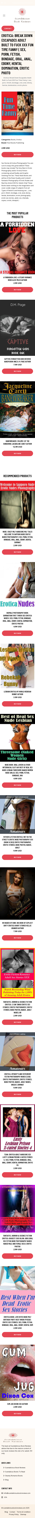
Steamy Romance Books (14, 1476)
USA (5, 3)
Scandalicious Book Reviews (15, 1468)
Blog (7, 1480)
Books (13, 140)
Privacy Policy (14, 1514)
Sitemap (23, 1514)
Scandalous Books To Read (15, 1472)
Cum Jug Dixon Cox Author (17, 1404)
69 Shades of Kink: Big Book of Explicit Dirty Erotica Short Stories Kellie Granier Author (17, 925)
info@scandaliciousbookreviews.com (22, 3)
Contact (7, 28)
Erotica (18, 140)
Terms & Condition (23, 1512)
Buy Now (17, 155)
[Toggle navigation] (4, 15)
